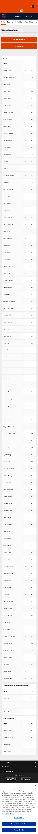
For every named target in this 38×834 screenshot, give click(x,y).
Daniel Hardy (7, 245)
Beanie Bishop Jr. (8, 112)
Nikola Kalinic (7, 744)
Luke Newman (7, 482)
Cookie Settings (19, 818)
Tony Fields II (7, 210)
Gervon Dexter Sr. (8, 189)
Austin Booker (7, 126)
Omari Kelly (6, 350)
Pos (32, 63)
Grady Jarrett (7, 294)
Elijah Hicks (6, 259)
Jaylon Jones (7, 329)
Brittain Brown (7, 140)
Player (5, 63)
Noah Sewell (6, 705)
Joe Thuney (6, 622)
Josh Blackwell (7, 119)
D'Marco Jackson (8, 280)
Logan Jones (7, 336)
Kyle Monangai (7, 454)
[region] (19, 808)
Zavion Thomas (7, 615)
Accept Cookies (19, 830)
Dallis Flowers (7, 730)
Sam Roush (6, 531)
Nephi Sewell (7, 751)
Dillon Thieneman (8, 601)
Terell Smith (6, 559)
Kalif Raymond (7, 510)
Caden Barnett (7, 98)
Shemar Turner (7, 712)
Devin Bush (6, 161)
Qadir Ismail (6, 273)
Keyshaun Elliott (8, 203)
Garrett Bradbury (8, 133)
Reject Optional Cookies (19, 824)
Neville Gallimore (8, 224)
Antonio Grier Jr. (8, 238)
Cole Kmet (6, 357)
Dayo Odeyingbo (8, 489)
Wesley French (7, 217)
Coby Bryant (7, 147)
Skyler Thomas (7, 608)
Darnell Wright (7, 671)
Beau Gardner (7, 231)
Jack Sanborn (7, 538)
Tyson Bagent (7, 91)
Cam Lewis (6, 385)
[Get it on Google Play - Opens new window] (26, 780)
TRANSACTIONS (19, 40)
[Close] (35, 785)
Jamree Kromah (8, 364)
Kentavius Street (8, 573)
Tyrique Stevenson (8, 566)
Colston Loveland (8, 392)
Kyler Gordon (7, 698)
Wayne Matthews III (8, 427)
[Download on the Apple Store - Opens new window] (11, 779)
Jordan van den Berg (9, 636)
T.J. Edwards (7, 196)
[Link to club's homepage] (4, 15)
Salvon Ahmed (7, 70)
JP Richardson (7, 524)
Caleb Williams (7, 650)
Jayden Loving (7, 399)
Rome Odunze (7, 496)
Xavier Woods (7, 664)
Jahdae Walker (7, 643)
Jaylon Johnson (8, 308)
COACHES (19, 46)
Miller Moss (6, 461)
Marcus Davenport (8, 175)
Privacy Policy (9, 814)
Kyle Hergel (6, 252)
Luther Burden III (8, 154)
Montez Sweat (7, 580)
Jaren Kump (6, 371)
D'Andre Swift (7, 587)
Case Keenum (7, 343)
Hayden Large (7, 378)
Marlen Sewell (7, 552)
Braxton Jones (7, 322)
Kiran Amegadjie (8, 84)
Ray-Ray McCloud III (9, 434)
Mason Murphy (7, 475)
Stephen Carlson (8, 168)
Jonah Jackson (7, 287)
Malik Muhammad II (9, 468)
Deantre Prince (7, 503)
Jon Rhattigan (7, 517)
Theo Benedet (7, 105)
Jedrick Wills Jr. (7, 657)
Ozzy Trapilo (6, 629)
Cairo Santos (7, 545)
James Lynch (7, 406)
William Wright (7, 678)
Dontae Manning (8, 413)
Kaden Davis (6, 182)
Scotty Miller (7, 448)
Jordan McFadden (8, 441)
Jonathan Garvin (8, 737)
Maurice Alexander (8, 77)
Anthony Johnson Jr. (9, 301)
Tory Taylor (6, 594)
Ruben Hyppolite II (8, 266)
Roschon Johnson (8, 315)
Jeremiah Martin (8, 420)
